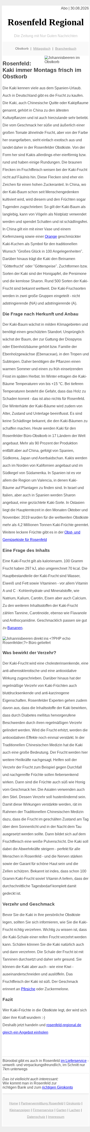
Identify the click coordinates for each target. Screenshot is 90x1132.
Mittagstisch (42, 48)
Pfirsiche (28, 989)
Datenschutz (36, 1117)
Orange (51, 236)
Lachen (74, 1110)
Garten (61, 1110)
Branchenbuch (65, 48)
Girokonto (73, 1103)
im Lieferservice (74, 1061)
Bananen (14, 628)
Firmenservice (43, 1110)
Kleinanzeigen (19, 1110)
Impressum (56, 1117)
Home (13, 1103)
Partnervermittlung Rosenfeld (42, 1103)
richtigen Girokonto (57, 1087)
